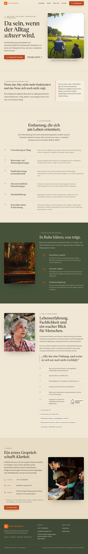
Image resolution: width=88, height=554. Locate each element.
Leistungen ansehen (33, 57)
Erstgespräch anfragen (16, 57)
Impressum (65, 528)
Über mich (56, 3)
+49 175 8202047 (43, 528)
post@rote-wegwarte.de (44, 531)
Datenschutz (65, 531)
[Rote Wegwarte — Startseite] (11, 3)
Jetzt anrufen (13, 507)
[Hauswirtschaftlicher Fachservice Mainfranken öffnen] (76, 401)
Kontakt (64, 3)
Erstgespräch (78, 3)
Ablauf (49, 3)
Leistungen (41, 3)
